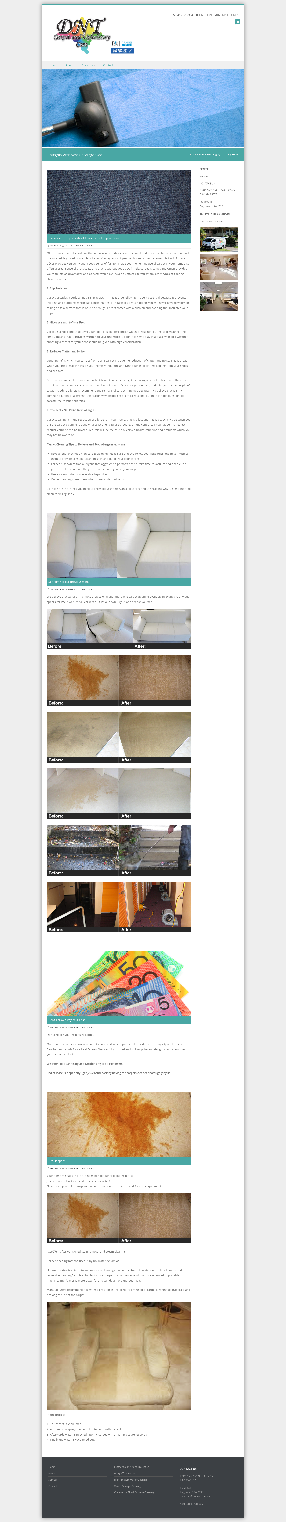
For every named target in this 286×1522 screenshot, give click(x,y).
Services (87, 65)
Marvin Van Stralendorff (81, 245)
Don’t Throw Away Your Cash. (67, 1020)
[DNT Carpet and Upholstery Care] (91, 34)
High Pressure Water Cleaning (130, 1479)
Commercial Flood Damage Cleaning (134, 1492)
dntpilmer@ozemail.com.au (215, 213)
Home (53, 65)
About (70, 65)
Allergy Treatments (124, 1473)
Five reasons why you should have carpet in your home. (84, 238)
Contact (108, 65)
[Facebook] (237, 22)
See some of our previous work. (68, 582)
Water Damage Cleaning (127, 1486)
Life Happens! (57, 1161)
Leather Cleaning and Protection (131, 1466)
